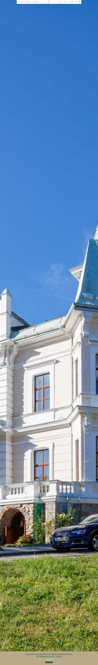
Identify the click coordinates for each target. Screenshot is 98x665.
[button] (20, 2)
